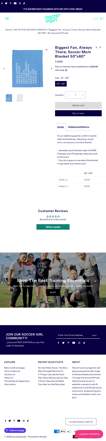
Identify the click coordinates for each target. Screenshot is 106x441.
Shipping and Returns (78, 127)
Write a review (53, 227)
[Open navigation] (12, 18)
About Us (8, 377)
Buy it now (78, 113)
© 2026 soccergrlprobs (15, 436)
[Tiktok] (24, 3)
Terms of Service (12, 371)
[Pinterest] (10, 3)
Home (8, 29)
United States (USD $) (81, 421)
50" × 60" (61, 83)
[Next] (51, 69)
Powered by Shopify (37, 436)
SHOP (53, 292)
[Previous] (4, 69)
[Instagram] (19, 3)
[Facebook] (1, 3)
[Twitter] (5, 3)
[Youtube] (15, 3)
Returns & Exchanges (14, 367)
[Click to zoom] (46, 50)
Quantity (59, 95)
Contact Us (9, 374)
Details (60, 127)
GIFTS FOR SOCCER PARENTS (30, 29)
